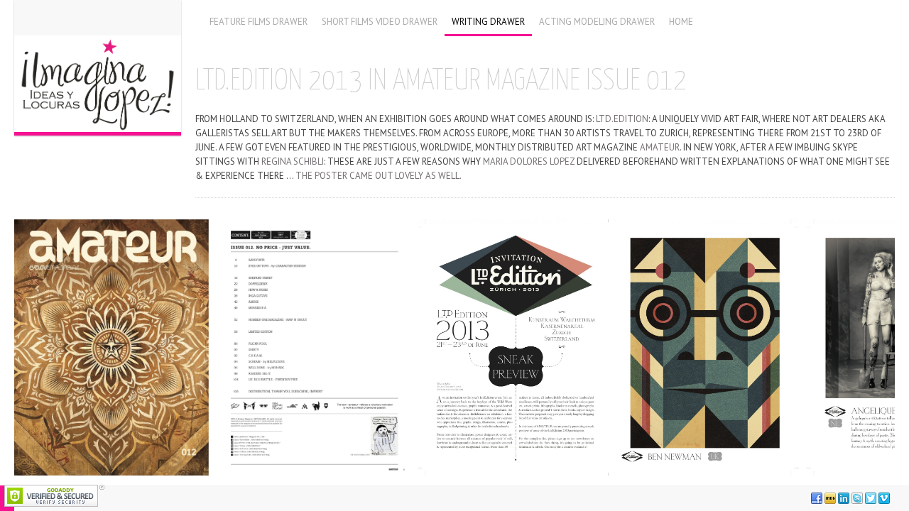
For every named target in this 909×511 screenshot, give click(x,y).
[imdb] (830, 498)
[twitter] (870, 498)
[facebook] (816, 498)
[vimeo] (884, 498)
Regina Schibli (292, 161)
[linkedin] (843, 498)
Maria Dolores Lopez (529, 161)
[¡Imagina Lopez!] (97, 66)
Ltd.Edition (622, 119)
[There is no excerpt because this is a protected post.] (111, 347)
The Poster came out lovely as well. (378, 176)
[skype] (857, 498)
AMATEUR (660, 147)
